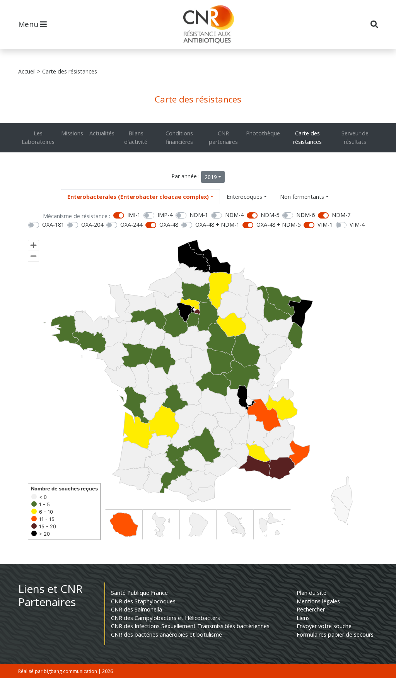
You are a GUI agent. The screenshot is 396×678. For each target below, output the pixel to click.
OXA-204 (92, 224)
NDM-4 (234, 215)
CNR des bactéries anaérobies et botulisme (166, 634)
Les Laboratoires (38, 137)
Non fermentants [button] (302, 196)
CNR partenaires (223, 137)
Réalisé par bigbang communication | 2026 (65, 671)
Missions (72, 133)
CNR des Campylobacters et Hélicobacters (165, 618)
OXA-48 (168, 224)
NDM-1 (198, 215)
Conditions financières (179, 137)
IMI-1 (133, 215)
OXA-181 (53, 224)
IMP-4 (164, 215)
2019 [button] (211, 177)
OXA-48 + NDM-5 (278, 224)
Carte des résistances (307, 137)
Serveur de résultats (355, 137)
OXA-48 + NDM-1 (217, 224)
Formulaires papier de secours (335, 634)
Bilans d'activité (135, 137)
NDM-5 (270, 215)
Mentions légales (318, 601)
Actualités (101, 133)
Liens (303, 618)
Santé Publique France (139, 592)
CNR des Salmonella (136, 609)
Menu (29, 24)
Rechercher (311, 609)
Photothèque (263, 133)
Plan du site (311, 592)
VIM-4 (357, 224)
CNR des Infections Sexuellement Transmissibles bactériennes (190, 626)
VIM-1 (325, 224)
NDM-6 (305, 215)
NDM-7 (341, 215)
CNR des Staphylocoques (143, 601)
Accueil (27, 71)
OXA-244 (131, 224)
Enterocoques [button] (244, 196)
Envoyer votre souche (324, 626)
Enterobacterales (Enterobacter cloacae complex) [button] (138, 196)
